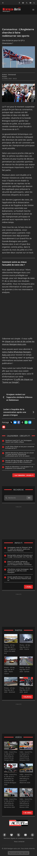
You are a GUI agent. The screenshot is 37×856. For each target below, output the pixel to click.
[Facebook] (19, 3)
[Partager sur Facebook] (18, 422)
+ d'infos (28, 587)
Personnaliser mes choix (18, 853)
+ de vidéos (27, 813)
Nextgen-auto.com (13, 848)
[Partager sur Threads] (22, 422)
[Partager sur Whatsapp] (26, 422)
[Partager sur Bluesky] (15, 422)
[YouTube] (30, 3)
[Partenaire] (18, 823)
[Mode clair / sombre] (3, 3)
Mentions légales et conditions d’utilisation (18, 838)
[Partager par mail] (3, 427)
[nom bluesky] (23, 3)
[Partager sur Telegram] (29, 422)
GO (29, 498)
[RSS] (34, 3)
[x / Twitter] (26, 3)
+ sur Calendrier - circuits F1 (24, 475)
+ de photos (27, 697)
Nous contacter (19, 841)
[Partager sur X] (11, 422)
